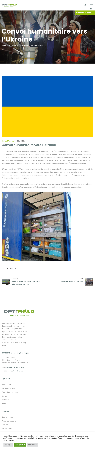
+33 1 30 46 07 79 (16, 371)
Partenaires (6, 400)
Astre (4, 404)
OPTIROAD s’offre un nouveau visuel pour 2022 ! (26, 283)
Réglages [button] (8, 445)
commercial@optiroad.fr (15, 367)
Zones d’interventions (10, 392)
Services (5, 425)
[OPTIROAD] (9, 5)
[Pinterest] (15, 269)
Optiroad (12, 46)
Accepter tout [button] (20, 445)
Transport (11, 141)
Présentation (6, 385)
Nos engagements (8, 388)
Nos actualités (7, 428)
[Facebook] (3, 269)
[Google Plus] (11, 269)
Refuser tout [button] (32, 445)
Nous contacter (7, 417)
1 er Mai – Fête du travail (71, 281)
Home (4, 46)
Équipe (4, 396)
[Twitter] (7, 269)
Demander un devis (83, 13)
